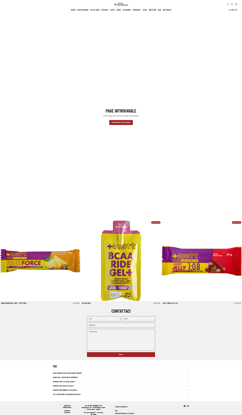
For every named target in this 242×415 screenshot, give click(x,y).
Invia (121, 354)
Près (116, 411)
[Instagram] (188, 406)
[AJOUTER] (77, 298)
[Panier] (236, 4)
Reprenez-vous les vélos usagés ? (64, 382)
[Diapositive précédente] (83, 261)
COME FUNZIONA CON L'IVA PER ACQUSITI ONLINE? (67, 373)
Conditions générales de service (124, 413)
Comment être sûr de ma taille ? (63, 386)
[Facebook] (184, 406)
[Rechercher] (228, 4)
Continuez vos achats (121, 122)
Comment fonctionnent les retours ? (65, 390)
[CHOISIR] (158, 298)
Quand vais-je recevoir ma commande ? (65, 377)
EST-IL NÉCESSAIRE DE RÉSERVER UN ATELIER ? (67, 394)
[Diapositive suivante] (158, 261)
